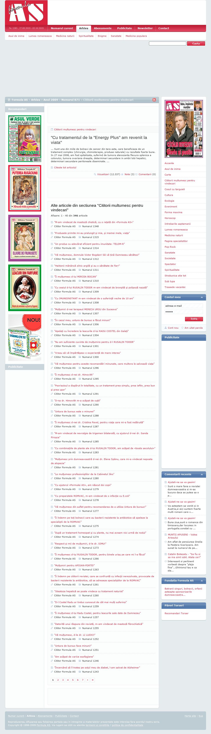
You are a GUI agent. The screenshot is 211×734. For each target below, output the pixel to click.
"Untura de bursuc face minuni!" (73, 645)
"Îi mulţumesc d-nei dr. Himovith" (74, 374)
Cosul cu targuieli (175, 189)
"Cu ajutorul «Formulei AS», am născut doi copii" (82, 485)
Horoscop (170, 218)
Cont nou (173, 327)
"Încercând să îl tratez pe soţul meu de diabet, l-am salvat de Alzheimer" (97, 667)
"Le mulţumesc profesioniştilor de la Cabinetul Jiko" (84, 474)
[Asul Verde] (24, 140)
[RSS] (154, 99)
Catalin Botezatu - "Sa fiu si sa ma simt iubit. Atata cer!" (184, 555)
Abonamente (102, 28)
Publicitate (124, 28)
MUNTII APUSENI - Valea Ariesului (182, 536)
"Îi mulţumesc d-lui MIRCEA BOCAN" (75, 276)
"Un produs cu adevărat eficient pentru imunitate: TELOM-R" (89, 244)
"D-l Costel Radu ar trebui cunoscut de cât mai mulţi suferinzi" (90, 602)
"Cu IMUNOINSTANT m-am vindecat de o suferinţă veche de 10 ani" (94, 298)
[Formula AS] (26, 12)
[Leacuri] (24, 190)
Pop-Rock (170, 246)
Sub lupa (170, 281)
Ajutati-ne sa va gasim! (181, 482)
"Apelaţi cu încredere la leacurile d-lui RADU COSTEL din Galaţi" (91, 331)
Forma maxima (173, 212)
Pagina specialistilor (176, 241)
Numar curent (16, 715)
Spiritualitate (86, 36)
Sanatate (116, 36)
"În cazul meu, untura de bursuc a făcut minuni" (82, 320)
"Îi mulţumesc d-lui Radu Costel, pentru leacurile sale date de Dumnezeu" (97, 613)
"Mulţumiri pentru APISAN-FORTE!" (74, 565)
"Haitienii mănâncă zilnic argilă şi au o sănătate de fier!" (87, 265)
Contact (163, 28)
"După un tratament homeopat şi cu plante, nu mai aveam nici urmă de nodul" (100, 532)
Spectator (170, 264)
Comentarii (147, 174)
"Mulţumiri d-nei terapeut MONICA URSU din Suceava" (86, 309)
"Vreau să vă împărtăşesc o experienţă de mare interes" (87, 352)
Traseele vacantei (175, 287)
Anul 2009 (50, 99)
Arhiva (83, 28)
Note (129, 174)
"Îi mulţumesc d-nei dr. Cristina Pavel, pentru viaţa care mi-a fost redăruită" (99, 422)
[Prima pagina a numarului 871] (184, 129)
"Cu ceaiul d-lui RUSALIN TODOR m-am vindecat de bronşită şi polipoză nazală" (101, 287)
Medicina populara (136, 36)
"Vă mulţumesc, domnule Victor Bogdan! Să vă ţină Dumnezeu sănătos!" (96, 254)
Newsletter (145, 28)
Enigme (102, 36)
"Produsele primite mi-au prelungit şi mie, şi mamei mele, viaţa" (92, 233)
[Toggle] (201, 297)
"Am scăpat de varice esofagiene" (74, 656)
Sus (201, 715)
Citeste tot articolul (65, 167)
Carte (168, 174)
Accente (169, 163)
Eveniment (171, 206)
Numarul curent (62, 28)
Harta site (190, 715)
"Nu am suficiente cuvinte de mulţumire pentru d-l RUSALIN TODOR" (94, 342)
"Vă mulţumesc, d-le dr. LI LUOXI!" (74, 634)
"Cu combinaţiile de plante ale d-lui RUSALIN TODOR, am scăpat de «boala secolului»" (104, 448)
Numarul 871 (70, 99)
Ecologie (169, 200)
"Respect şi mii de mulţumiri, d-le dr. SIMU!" (80, 543)
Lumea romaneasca (40, 36)
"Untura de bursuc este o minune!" (74, 411)
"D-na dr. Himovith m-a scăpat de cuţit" (77, 400)
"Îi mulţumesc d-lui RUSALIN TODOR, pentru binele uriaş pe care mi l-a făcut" (100, 554)
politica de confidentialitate (127, 725)
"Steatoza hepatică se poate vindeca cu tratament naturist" (89, 591)
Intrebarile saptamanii (178, 223)
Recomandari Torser (177, 613)
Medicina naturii (65, 36)
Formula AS (20, 99)
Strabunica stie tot (175, 275)
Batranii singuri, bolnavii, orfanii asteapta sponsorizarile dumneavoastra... (183, 591)
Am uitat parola (194, 327)
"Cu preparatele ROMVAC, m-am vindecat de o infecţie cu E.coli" (92, 496)
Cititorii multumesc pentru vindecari (75, 129)
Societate (170, 258)
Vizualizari (108, 174)
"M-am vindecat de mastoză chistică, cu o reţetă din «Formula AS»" (94, 222)
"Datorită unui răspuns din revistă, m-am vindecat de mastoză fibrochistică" (98, 624)
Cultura (169, 195)
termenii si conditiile (97, 725)
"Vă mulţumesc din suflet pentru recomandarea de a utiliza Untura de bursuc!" (100, 506)
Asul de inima (16, 36)
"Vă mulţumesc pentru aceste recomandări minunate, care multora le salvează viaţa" (104, 363)
